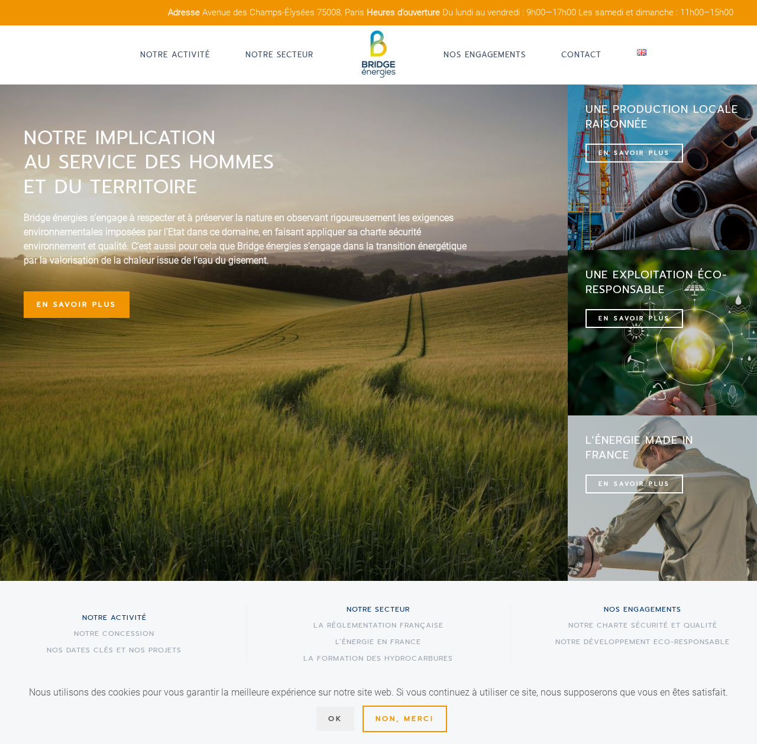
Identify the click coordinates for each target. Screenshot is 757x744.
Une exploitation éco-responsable (656, 282)
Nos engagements (485, 54)
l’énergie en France (378, 641)
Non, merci (405, 718)
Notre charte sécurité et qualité (642, 625)
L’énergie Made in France (639, 447)
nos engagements (642, 609)
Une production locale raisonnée (661, 116)
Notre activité (175, 54)
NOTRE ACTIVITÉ (114, 617)
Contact (581, 54)
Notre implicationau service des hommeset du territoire (149, 163)
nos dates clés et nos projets (114, 650)
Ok (335, 718)
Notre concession (114, 633)
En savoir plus (77, 304)
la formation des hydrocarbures (378, 658)
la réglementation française (378, 625)
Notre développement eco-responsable (642, 641)
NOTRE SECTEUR (378, 609)
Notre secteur (279, 54)
